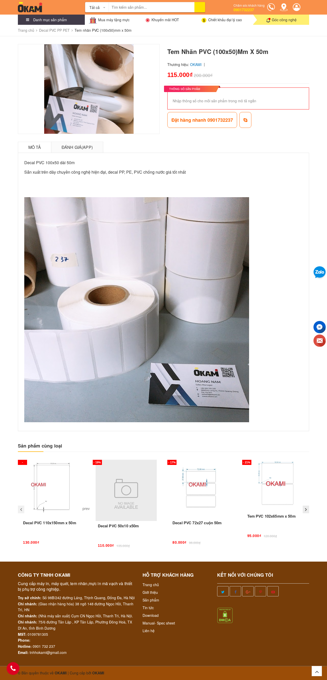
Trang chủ (151, 584)
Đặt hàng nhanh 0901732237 (202, 120)
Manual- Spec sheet (159, 623)
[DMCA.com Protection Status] (225, 614)
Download (151, 615)
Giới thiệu (150, 592)
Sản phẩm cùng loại (40, 446)
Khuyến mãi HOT (165, 19)
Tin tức (148, 607)
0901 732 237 (44, 646)
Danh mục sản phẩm (50, 19)
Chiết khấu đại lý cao (225, 19)
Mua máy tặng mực (114, 19)
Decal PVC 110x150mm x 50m (49, 523)
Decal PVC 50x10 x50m (118, 526)
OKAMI (98, 672)
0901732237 (243, 10)
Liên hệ (149, 630)
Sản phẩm (151, 600)
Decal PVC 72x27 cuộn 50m (197, 523)
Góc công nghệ (284, 19)
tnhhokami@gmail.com (48, 652)
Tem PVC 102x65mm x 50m (271, 516)
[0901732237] (13, 668)
